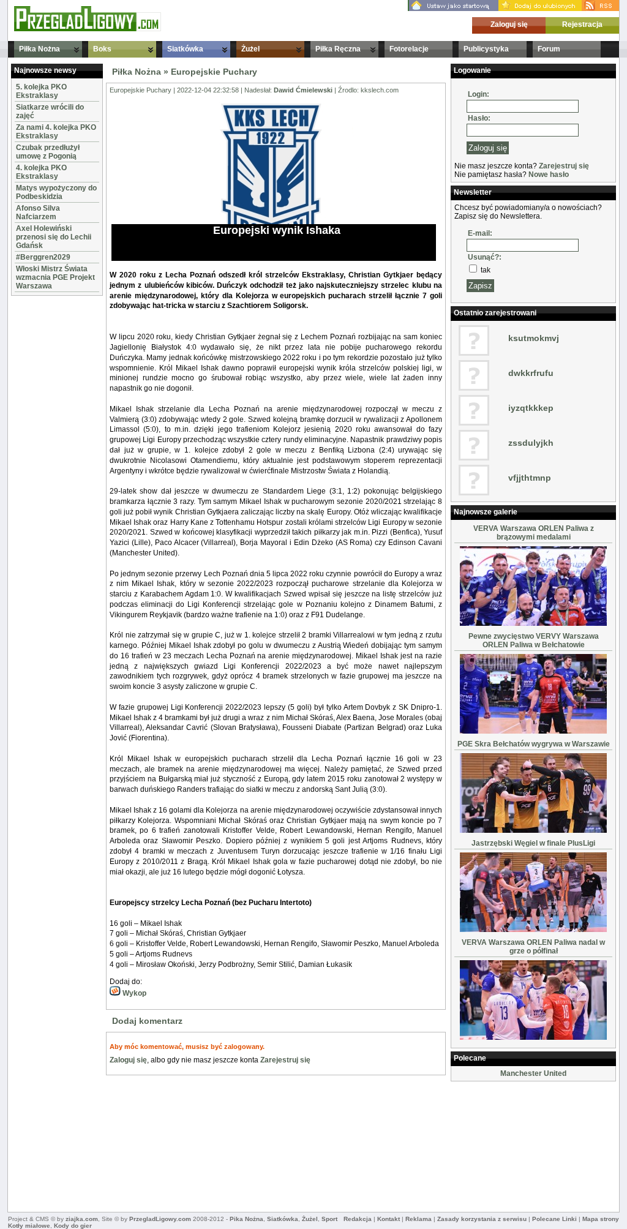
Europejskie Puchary (214, 72)
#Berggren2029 (43, 257)
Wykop (133, 993)
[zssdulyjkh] (474, 458)
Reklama (418, 1219)
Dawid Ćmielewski (303, 90)
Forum (549, 49)
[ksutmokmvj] (474, 353)
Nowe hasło (548, 174)
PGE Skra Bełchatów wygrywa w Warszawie (533, 744)
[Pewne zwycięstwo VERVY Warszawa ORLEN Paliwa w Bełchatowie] (533, 731)
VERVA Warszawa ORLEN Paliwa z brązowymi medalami (533, 532)
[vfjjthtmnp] (474, 493)
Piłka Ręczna (338, 49)
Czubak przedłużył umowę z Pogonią (48, 151)
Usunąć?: (484, 257)
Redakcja (358, 1219)
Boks (102, 49)
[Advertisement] (47, 482)
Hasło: (479, 118)
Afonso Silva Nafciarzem (38, 212)
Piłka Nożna (39, 49)
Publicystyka (486, 49)
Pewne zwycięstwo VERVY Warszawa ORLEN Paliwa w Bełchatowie (533, 640)
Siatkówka (185, 49)
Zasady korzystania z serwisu (482, 1219)
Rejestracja (582, 24)
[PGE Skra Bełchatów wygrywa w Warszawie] (533, 830)
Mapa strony (600, 1219)
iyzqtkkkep (531, 408)
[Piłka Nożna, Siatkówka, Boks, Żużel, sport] (87, 28)
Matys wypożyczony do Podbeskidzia (56, 192)
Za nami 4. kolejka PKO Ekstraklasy (56, 131)
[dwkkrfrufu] (474, 388)
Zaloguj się (509, 24)
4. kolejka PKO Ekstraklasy (41, 172)
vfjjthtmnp (529, 478)
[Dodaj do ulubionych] (540, 8)
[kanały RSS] (600, 8)
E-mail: (480, 233)
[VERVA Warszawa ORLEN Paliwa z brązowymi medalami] (533, 623)
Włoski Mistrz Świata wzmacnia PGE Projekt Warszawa (55, 277)
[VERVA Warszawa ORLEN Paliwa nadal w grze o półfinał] (533, 1037)
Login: (478, 94)
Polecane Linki (554, 1219)
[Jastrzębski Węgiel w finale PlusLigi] (533, 929)
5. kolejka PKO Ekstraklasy (41, 91)
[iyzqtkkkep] (474, 423)
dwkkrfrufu (531, 373)
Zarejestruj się (285, 1060)
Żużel (250, 49)
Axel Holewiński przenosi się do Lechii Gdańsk (53, 237)
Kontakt (388, 1219)
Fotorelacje (409, 49)
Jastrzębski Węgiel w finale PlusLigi (533, 843)
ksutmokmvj (533, 338)
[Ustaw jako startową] (453, 8)
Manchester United (533, 1073)
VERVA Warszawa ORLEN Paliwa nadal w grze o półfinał (533, 946)
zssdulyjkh (531, 443)
